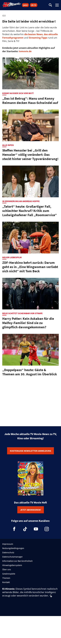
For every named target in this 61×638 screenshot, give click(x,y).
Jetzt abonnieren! (30, 509)
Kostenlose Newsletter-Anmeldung (30, 450)
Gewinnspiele (8, 573)
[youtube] (36, 529)
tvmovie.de (25, 51)
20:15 (33, 5)
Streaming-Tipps (38, 37)
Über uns (6, 569)
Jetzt (25, 5)
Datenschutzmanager (12, 556)
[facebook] (14, 529)
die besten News (33, 34)
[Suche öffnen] (50, 5)
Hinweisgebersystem (12, 565)
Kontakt (6, 582)
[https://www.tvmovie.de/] (11, 4)
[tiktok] (25, 529)
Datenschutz (8, 552)
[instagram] (46, 529)
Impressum (7, 543)
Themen (6, 577)
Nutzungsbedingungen (13, 548)
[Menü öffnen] (57, 5)
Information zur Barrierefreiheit (17, 560)
